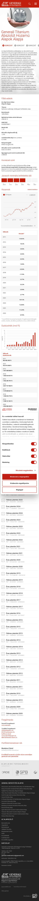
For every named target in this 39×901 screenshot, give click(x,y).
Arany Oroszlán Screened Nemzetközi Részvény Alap (17, 788)
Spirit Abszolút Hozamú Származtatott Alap (14, 809)
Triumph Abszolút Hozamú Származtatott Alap (15, 814)
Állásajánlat (5, 891)
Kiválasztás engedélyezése (19, 483)
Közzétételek (5, 835)
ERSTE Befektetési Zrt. (8, 732)
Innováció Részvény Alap (9, 801)
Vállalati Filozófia (6, 829)
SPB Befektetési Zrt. (8, 730)
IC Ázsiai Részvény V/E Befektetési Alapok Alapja (16, 799)
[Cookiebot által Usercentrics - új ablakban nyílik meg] (28, 409)
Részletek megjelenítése (24, 470)
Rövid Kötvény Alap (7, 807)
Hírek (3, 833)
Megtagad (19, 490)
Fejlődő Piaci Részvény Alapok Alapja (12, 791)
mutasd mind (5, 766)
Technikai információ (20, 887)
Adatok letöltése (33, 189)
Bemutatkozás (6, 823)
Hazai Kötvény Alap (7, 797)
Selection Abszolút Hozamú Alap (11, 803)
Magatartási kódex (7, 831)
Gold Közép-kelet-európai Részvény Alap (13, 795)
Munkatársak (5, 827)
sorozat (7, 45)
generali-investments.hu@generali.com (13, 855)
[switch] (34, 450)
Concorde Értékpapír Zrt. (9, 736)
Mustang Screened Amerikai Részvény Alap (14, 805)
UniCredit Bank (6, 725)
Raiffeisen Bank (6, 734)
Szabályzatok (5, 837)
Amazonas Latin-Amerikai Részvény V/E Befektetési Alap (18, 786)
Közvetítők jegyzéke (7, 840)
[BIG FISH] (35, 896)
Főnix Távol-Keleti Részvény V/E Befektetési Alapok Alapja (18, 793)
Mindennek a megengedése (19, 477)
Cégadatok (5, 825)
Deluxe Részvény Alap (8, 816)
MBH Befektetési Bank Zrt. (9, 737)
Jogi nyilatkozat (6, 887)
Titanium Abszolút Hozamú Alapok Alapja (14, 812)
